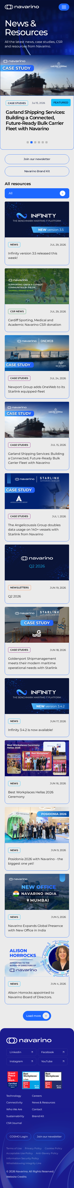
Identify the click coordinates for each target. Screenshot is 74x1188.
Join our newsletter (49, 1136)
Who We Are (14, 1109)
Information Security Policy (22, 1158)
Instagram (16, 1061)
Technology (13, 1095)
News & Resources (43, 1102)
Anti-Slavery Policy (47, 1153)
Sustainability (15, 1116)
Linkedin (15, 1052)
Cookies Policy (53, 1148)
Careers (37, 1095)
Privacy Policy (33, 1148)
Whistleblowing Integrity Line (23, 1163)
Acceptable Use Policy (19, 1153)
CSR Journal (14, 1123)
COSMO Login (19, 1136)
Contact (37, 1109)
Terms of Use (14, 1148)
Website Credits (16, 1176)
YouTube (46, 1061)
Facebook (47, 1052)
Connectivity (14, 1102)
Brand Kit (38, 1116)
